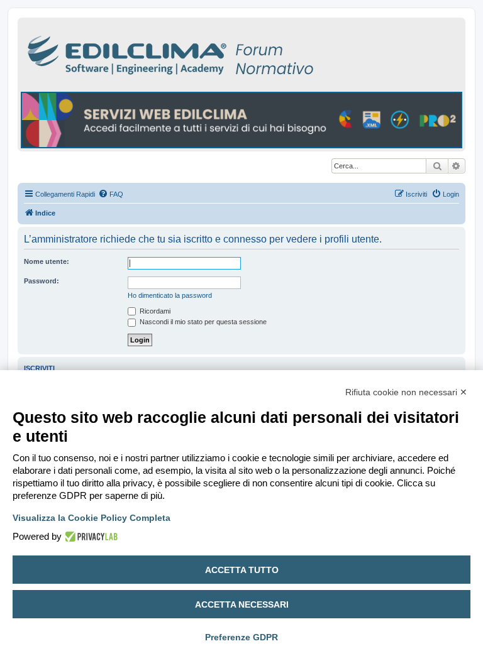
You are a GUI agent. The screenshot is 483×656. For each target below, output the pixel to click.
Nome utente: (46, 261)
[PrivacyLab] (90, 536)
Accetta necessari (242, 604)
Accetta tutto (242, 570)
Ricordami (154, 311)
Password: (41, 281)
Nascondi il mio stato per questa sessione (202, 321)
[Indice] (225, 53)
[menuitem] (110, 194)
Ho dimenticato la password (170, 295)
